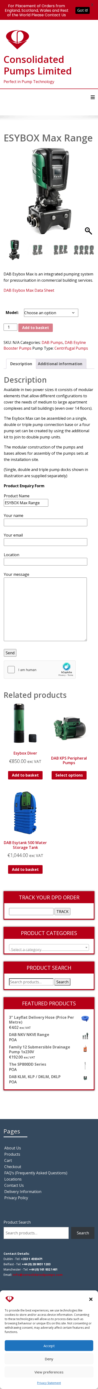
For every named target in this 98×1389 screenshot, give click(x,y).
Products (12, 1154)
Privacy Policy (16, 1197)
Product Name (16, 495)
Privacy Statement (49, 1383)
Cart (8, 1160)
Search (62, 982)
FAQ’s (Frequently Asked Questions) (35, 1173)
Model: (12, 312)
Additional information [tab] (60, 363)
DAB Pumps (52, 342)
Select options (69, 775)
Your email (13, 535)
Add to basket (35, 327)
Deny (49, 1358)
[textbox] (49, 949)
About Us (12, 1148)
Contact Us (14, 1185)
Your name (13, 515)
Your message (16, 574)
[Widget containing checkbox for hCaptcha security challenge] (40, 670)
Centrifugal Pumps (71, 348)
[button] (90, 1298)
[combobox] (49, 947)
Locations (13, 1179)
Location (11, 554)
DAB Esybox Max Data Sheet (29, 290)
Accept (49, 1345)
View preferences (49, 1372)
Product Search (17, 1222)
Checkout (12, 1166)
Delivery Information (22, 1191)
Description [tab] (21, 363)
